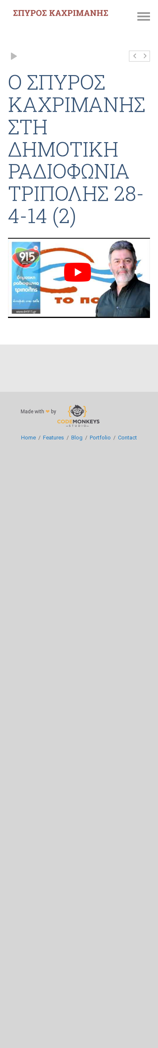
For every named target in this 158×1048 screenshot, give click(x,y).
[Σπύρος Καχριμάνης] (60, 13)
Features (53, 437)
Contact (127, 437)
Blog (77, 437)
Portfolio (100, 437)
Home (28, 437)
